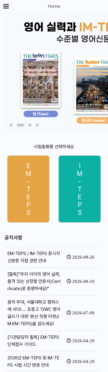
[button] (11, 125)
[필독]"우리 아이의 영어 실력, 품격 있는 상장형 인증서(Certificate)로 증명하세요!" (34, 281)
